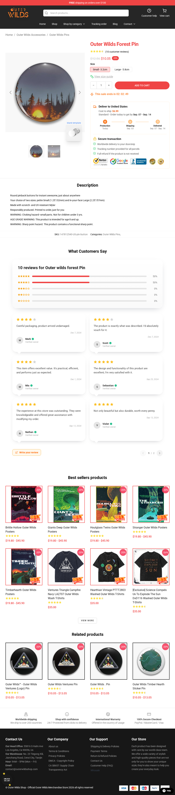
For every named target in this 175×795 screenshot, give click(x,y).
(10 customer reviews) (117, 51)
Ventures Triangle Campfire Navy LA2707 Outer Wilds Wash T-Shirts (64, 594)
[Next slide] (79, 92)
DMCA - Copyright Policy (61, 760)
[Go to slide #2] (54, 151)
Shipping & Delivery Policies (105, 746)
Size (92, 64)
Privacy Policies (57, 756)
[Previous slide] (10, 92)
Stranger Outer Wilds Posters (150, 527)
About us (53, 746)
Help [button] (169, 791)
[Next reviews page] (160, 453)
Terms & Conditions (59, 751)
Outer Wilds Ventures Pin (63, 684)
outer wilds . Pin (100, 684)
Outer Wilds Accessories (31, 34)
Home (9, 34)
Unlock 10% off (7, 780)
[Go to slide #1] (36, 151)
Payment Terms (99, 751)
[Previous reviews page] (143, 453)
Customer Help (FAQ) (102, 765)
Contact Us (96, 760)
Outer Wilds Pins (59, 34)
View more (87, 620)
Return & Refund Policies (104, 756)
